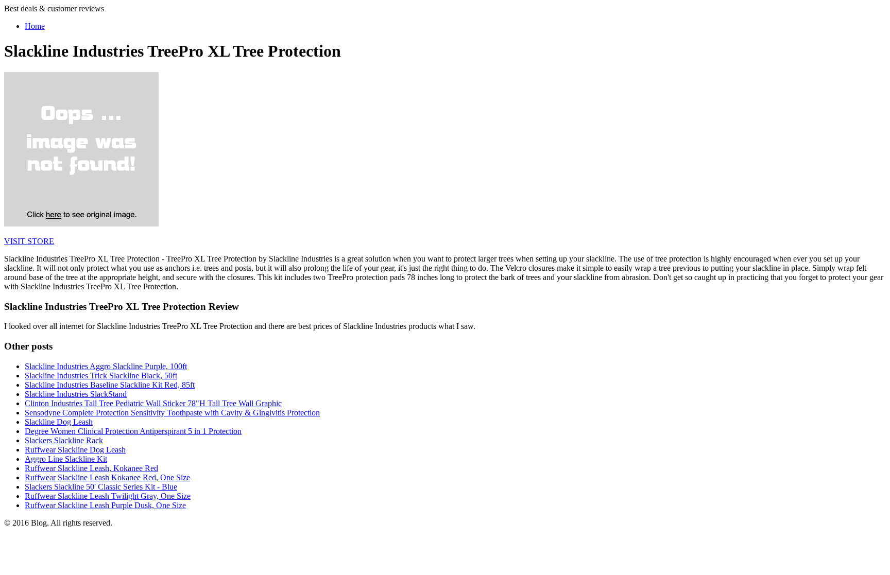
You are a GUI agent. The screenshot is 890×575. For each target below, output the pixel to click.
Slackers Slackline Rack (64, 440)
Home (35, 26)
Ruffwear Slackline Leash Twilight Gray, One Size (108, 496)
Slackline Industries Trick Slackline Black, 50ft (101, 375)
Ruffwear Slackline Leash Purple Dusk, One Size (105, 505)
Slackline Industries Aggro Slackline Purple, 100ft (106, 366)
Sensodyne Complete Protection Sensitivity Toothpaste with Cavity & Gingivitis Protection (172, 412)
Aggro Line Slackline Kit (66, 459)
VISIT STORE (29, 241)
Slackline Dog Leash (59, 421)
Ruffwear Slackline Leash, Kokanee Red (91, 468)
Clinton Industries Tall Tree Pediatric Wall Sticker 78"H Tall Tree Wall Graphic (153, 403)
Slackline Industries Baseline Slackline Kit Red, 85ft (110, 384)
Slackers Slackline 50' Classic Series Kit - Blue (101, 486)
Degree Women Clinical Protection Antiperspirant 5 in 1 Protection (133, 431)
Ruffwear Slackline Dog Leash (75, 449)
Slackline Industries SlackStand (76, 394)
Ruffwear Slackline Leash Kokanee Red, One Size (107, 477)
